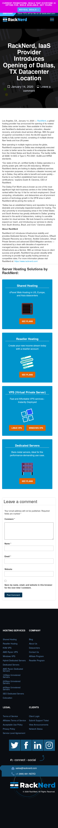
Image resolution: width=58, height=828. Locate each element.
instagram (48, 741)
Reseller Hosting (10, 643)
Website (8, 569)
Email (8, 556)
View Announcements (38, 724)
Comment (10, 519)
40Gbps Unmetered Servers (11, 688)
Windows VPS (9, 656)
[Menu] (52, 19)
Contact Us (34, 652)
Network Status (36, 728)
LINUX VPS (17, 428)
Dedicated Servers (11, 664)
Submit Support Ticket (39, 720)
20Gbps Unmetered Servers (11, 682)
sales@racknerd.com (26, 768)
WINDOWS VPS (36, 428)
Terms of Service (10, 716)
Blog (31, 639)
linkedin (35, 741)
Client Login (34, 716)
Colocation (7, 697)
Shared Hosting (10, 639)
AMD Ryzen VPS (10, 652)
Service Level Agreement (14, 733)
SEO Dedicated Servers (13, 693)
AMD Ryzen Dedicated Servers (13, 669)
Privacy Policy (9, 728)
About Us (33, 643)
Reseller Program (37, 660)
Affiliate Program (36, 656)
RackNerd (41, 120)
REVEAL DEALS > (29, 9)
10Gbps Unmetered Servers (11, 676)
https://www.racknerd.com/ (26, 261)
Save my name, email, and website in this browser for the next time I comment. (28, 586)
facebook (25, 741)
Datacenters (34, 647)
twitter (11, 741)
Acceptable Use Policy (13, 724)
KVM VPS (7, 647)
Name (8, 543)
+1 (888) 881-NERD (25, 773)
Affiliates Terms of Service (14, 720)
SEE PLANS (27, 321)
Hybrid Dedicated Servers (14, 660)
